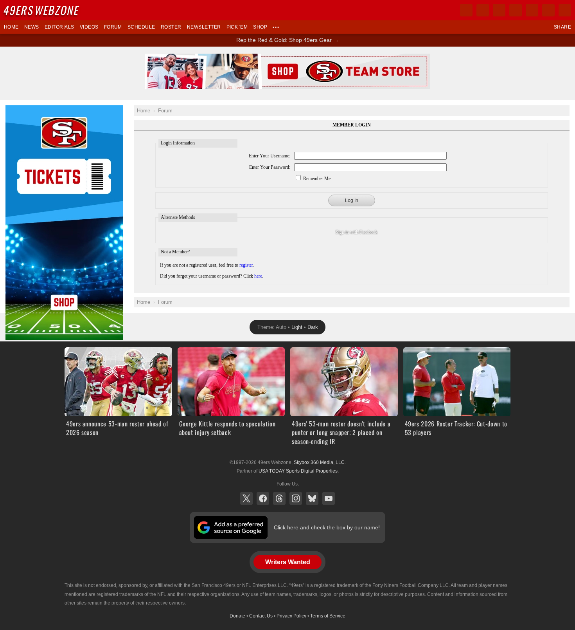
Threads (279, 498)
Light (296, 327)
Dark (312, 327)
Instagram (295, 498)
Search (565, 10)
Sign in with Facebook (356, 232)
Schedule (141, 27)
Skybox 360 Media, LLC (319, 462)
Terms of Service (327, 616)
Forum (113, 27)
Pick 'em (237, 27)
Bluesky (312, 498)
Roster (171, 27)
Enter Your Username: (269, 156)
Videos (89, 27)
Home (11, 27)
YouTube (328, 498)
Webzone (41, 10)
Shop (260, 27)
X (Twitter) (246, 498)
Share (562, 27)
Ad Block (16, 110)
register (246, 265)
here (258, 276)
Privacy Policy (291, 616)
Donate (237, 616)
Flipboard (532, 10)
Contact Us (261, 616)
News (31, 27)
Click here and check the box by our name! (327, 527)
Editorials (59, 27)
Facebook (263, 498)
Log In (351, 200)
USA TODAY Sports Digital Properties (298, 471)
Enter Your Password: (269, 167)
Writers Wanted (287, 562)
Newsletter (204, 27)
